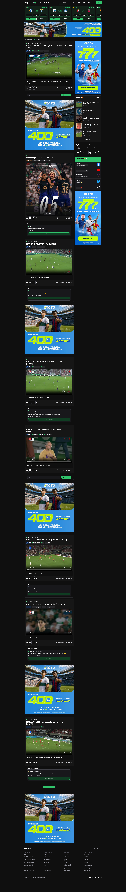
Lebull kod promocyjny (28, 856)
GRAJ (30, 18)
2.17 (29, 15)
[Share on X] (66, 88)
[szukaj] (93, 3)
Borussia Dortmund (88, 867)
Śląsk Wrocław (67, 861)
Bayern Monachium (88, 865)
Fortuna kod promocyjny (29, 864)
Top (39, 39)
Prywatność (99, 848)
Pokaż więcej (88, 139)
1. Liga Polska (47, 856)
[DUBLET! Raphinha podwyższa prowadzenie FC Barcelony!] (49, 447)
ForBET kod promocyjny (29, 870)
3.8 (53, 15)
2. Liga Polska (47, 857)
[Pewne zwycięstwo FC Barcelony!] (49, 185)
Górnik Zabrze (67, 859)
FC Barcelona (87, 864)
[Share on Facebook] (69, 88)
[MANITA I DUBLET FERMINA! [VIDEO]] (49, 261)
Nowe (34, 39)
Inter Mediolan (87, 871)
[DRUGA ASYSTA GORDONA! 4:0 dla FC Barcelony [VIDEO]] (49, 379)
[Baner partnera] (63, 29)
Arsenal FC (86, 854)
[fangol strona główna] (27, 3)
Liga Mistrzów (47, 867)
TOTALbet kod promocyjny (29, 871)
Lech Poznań (67, 857)
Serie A (45, 864)
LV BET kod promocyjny (29, 862)
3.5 (43, 15)
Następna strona (48, 787)
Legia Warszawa (67, 854)
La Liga (45, 861)
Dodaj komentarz (48, 233)
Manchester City (87, 859)
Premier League (47, 859)
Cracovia (66, 862)
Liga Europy (46, 868)
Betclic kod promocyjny (29, 868)
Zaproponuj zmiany (79, 848)
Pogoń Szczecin (67, 865)
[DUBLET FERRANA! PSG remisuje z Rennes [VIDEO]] (49, 556)
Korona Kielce (67, 871)
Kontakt (87, 848)
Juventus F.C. (87, 870)
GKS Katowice (67, 870)
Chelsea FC (86, 856)
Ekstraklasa (46, 854)
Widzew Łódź (67, 867)
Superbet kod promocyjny (29, 859)
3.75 (60, 15)
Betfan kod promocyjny (29, 865)
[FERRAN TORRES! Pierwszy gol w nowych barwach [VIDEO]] (49, 740)
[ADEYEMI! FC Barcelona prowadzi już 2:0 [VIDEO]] (49, 621)
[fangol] (27, 849)
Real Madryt (86, 862)
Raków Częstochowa (68, 868)
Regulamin (93, 848)
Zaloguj (99, 2)
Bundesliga (46, 862)
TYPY (41, 18)
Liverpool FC (87, 857)
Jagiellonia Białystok (68, 864)
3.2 (36, 15)
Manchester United (88, 861)
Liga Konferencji (47, 870)
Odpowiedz (37, 230)
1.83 (67, 15)
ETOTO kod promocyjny (29, 854)
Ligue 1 (45, 865)
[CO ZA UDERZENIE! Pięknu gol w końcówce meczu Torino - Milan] (49, 64)
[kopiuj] (71, 88)
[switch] (34, 3)
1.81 (76, 15)
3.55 (84, 15)
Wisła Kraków (67, 856)
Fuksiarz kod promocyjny (29, 861)
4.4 (90, 15)
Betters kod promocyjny (29, 867)
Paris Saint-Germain (88, 868)
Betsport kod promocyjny (29, 857)
